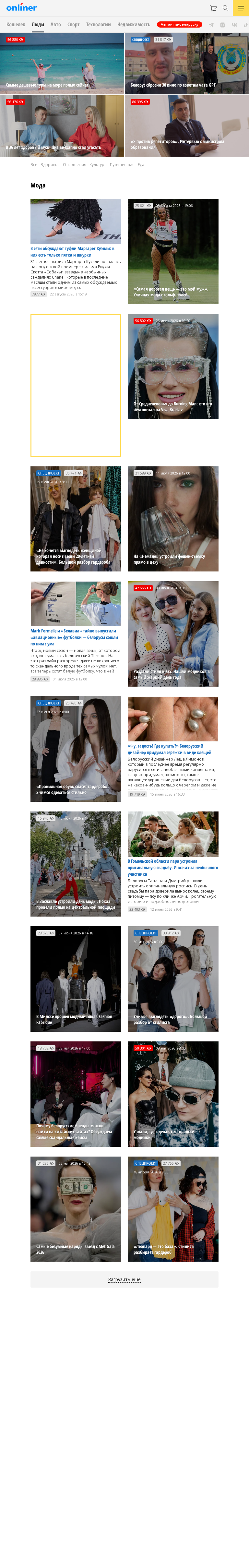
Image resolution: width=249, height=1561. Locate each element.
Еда (141, 164)
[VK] (234, 24)
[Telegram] (211, 24)
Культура (98, 164)
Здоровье (50, 164)
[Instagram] (223, 24)
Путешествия (122, 164)
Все (33, 164)
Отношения (74, 164)
